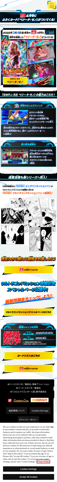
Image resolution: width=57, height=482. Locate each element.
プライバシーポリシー (28, 419)
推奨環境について (17, 410)
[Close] (53, 427)
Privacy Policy (43, 461)
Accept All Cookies (28, 477)
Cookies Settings (40, 410)
